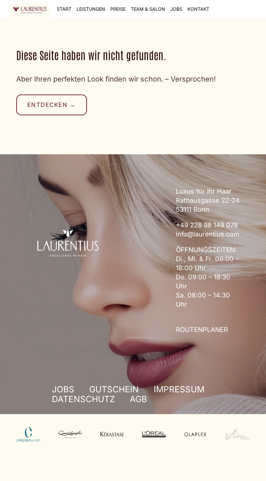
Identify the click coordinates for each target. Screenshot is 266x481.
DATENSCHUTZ (83, 399)
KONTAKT (198, 9)
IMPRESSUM (179, 389)
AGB (138, 399)
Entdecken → (51, 104)
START (64, 9)
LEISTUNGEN (91, 9)
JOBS (176, 9)
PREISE (118, 9)
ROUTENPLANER (202, 330)
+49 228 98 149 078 (207, 225)
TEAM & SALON (148, 9)
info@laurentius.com (207, 234)
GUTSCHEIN (114, 389)
